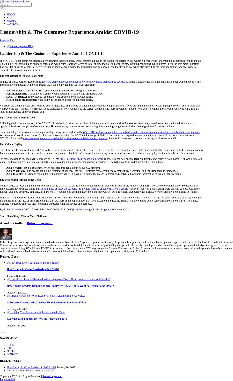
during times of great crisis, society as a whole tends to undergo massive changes (84, 188)
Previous (4, 40)
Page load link (7, 379)
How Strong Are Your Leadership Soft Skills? (33, 269)
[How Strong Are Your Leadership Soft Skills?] (33, 262)
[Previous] (1, 332)
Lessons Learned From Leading (24, 370)
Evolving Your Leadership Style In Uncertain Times (37, 318)
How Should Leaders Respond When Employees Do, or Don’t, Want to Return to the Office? (60, 285)
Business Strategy (82, 209)
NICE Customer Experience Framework (82, 158)
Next (12, 40)
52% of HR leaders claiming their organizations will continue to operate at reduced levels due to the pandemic (141, 132)
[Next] (4, 332)
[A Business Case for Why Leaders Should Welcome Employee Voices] (46, 295)
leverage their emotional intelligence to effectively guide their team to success (83, 81)
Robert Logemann (14, 209)
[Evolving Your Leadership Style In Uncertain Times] (36, 312)
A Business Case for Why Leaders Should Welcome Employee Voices (46, 302)
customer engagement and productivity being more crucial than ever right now (65, 138)
